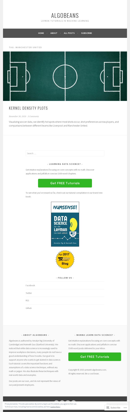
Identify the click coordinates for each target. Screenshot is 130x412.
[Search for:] (65, 153)
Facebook (30, 285)
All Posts (69, 33)
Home (41, 33)
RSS (27, 300)
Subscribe (86, 33)
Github (29, 308)
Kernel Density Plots (28, 108)
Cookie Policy (55, 406)
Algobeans (65, 15)
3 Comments (33, 116)
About (53, 33)
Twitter (29, 293)
